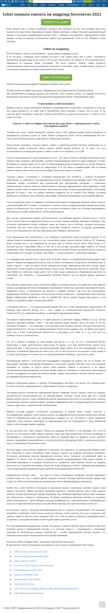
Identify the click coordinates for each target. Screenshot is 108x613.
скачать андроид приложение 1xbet (31, 556)
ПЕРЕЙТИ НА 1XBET (56, 22)
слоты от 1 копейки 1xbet (26, 575)
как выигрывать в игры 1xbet (28, 570)
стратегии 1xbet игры (24, 584)
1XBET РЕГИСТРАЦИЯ (56, 77)
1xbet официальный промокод (28, 593)
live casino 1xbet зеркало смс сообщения (34, 565)
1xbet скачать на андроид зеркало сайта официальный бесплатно (46, 589)
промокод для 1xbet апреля (27, 579)
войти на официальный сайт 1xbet (30, 552)
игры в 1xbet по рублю (25, 561)
